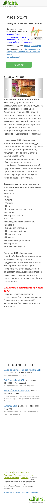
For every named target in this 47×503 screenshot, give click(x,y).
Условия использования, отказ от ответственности (21, 492)
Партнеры (8, 475)
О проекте (8, 472)
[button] (7, 88)
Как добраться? (13, 57)
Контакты (24, 477)
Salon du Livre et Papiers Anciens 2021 (23, 369)
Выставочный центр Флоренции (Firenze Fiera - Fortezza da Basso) (24, 52)
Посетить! (18, 64)
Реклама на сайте (11, 477)
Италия (27, 45)
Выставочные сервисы (23, 475)
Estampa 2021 (11, 405)
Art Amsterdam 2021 (14, 380)
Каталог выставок (21, 472)
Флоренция (36, 45)
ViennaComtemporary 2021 (17, 390)
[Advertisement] (23, 334)
